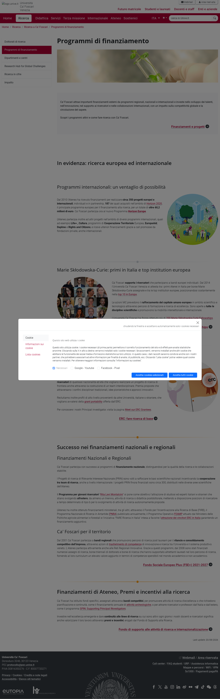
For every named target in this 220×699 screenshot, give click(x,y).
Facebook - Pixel (110, 368)
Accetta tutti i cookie (183, 375)
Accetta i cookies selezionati (149, 375)
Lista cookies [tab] (32, 354)
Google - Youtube (84, 368)
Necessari (61, 368)
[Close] (197, 322)
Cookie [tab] (29, 337)
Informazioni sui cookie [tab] (34, 346)
